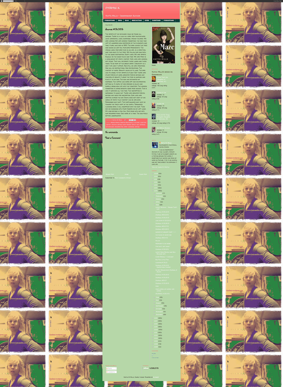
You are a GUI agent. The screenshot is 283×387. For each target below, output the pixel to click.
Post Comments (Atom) (123, 178)
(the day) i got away (163, 246)
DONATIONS (156, 20)
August (158, 303)
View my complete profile (160, 167)
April (158, 202)
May (157, 205)
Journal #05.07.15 (162, 226)
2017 (156, 321)
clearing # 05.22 (161, 262)
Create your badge (155, 357)
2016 (156, 318)
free (157, 286)
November (159, 312)
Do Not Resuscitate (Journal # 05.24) (166, 271)
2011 (155, 179)
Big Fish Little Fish (162, 260)
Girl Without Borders (163, 128)
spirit (125, 127)
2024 (156, 341)
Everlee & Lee (161, 92)
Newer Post (110, 174)
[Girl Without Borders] (154, 130)
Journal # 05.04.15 (162, 218)
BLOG (127, 20)
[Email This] (129, 120)
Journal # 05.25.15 (162, 275)
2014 (156, 188)
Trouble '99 (160, 104)
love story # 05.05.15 (163, 220)
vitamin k (112, 8)
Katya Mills (154, 353)
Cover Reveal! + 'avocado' (164, 257)
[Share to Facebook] (133, 120)
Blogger (156, 377)
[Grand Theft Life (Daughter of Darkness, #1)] (154, 79)
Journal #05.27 (161, 280)
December (159, 314)
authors (136, 122)
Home (147, 20)
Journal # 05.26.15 (162, 278)
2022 (156, 335)
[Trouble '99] (154, 106)
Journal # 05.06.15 (162, 223)
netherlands (110, 127)
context (108, 125)
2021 (156, 332)
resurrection (119, 127)
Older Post (143, 174)
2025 (156, 344)
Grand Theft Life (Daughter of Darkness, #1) (162, 79)
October (159, 309)
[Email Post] (125, 120)
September (160, 306)
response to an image (163, 243)
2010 (156, 176)
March (158, 199)
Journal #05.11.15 (162, 238)
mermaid (142, 125)
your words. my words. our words (165, 290)
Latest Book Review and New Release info (165, 253)
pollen (158, 241)
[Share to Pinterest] (135, 120)
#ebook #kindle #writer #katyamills (122, 122)
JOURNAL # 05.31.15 (163, 294)
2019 (156, 327)
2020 (156, 330)
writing (137, 127)
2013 (156, 185)
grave (134, 125)
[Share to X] (132, 120)
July (157, 300)
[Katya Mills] (152, 355)
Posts (109, 368)
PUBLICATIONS (110, 20)
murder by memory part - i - (166, 232)
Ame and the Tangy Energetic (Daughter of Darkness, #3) (163, 117)
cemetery (143, 122)
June (158, 297)
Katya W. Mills (166, 143)
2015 (156, 191)
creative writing (117, 125)
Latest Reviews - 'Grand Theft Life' (166, 208)
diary (124, 125)
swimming (131, 127)
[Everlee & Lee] (154, 94)
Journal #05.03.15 (162, 215)
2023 (156, 338)
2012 (156, 182)
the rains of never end (163, 235)
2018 (156, 324)
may (138, 125)
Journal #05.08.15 (162, 229)
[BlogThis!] (131, 120)
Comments (111, 372)
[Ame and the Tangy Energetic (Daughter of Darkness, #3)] (154, 117)
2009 (156, 173)
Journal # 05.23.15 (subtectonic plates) (163, 266)
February (159, 196)
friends (129, 125)
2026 (156, 347)
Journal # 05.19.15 (162, 249)
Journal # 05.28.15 (162, 283)
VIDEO (120, 20)
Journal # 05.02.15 (162, 212)
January (159, 193)
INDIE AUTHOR (137, 20)
